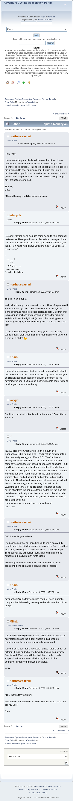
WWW (20, 626)
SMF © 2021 (36, 789)
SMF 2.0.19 (24, 789)
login (43, 17)
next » (66, 114)
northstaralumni (20, 136)
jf (10, 436)
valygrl (14, 400)
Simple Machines (49, 789)
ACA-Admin (30, 102)
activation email (44, 19)
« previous (58, 114)
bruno (14, 357)
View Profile (12, 140)
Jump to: (64, 751)
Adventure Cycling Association (48, 786)
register (51, 17)
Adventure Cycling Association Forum (28, 2)
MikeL (14, 621)
